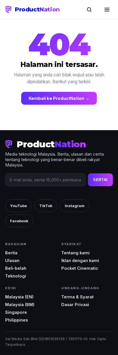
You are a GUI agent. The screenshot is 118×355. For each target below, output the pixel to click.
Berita (11, 252)
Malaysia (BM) (19, 304)
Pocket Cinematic (79, 268)
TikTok (45, 205)
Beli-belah (15, 268)
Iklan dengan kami (80, 260)
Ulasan (12, 260)
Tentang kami (75, 252)
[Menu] (107, 9)
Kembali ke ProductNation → (59, 98)
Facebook (19, 221)
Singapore (16, 312)
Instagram (74, 205)
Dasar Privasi (75, 304)
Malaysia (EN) (19, 296)
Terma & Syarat (77, 296)
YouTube (18, 205)
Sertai (100, 180)
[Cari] (89, 9)
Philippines (16, 320)
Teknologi (15, 275)
